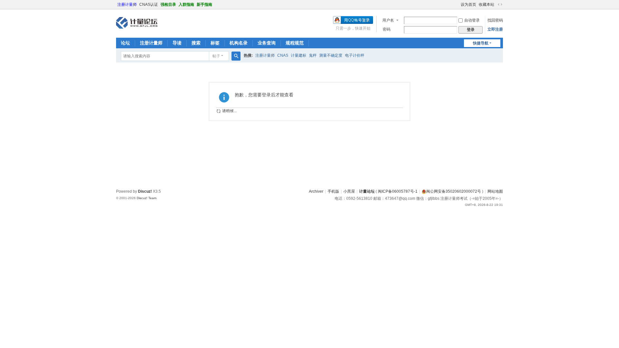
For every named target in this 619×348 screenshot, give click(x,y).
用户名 (388, 20)
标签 (215, 42)
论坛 (125, 42)
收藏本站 (486, 4)
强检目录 (168, 4)
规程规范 (295, 42)
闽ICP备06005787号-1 (398, 191)
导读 (177, 42)
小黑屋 (349, 191)
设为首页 (468, 4)
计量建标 (298, 55)
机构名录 (239, 42)
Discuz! (145, 191)
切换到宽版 (500, 4)
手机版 (333, 191)
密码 (386, 29)
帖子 (216, 56)
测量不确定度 (330, 55)
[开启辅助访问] (457, 4)
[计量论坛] (136, 23)
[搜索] (236, 56)
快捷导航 (480, 43)
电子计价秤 (354, 55)
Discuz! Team (146, 198)
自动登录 (472, 20)
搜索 (196, 42)
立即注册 (495, 29)
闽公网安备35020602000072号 (453, 191)
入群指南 (186, 4)
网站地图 (495, 191)
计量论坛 (367, 191)
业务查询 (267, 42)
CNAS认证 (148, 4)
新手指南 (204, 4)
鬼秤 (313, 55)
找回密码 (495, 20)
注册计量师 (127, 4)
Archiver (316, 191)
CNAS (282, 55)
